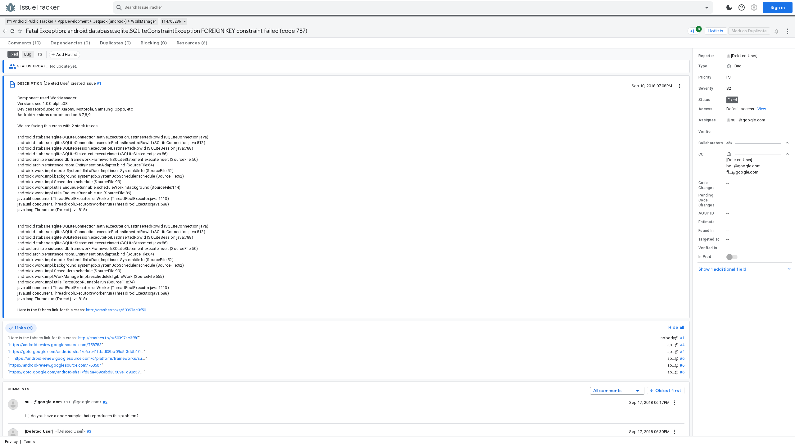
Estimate (706, 222)
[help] (741, 7)
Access (705, 109)
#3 (89, 431)
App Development (73, 21)
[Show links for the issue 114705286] (184, 21)
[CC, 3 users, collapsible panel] (757, 154)
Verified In (707, 248)
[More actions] (788, 31)
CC (701, 154)
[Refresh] (12, 31)
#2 (104, 402)
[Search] (119, 7)
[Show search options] (707, 7)
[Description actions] (679, 86)
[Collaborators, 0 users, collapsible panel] (757, 143)
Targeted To (709, 239)
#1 (99, 83)
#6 (682, 358)
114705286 (171, 21)
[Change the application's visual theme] (729, 7)
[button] (70, 431)
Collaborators (710, 143)
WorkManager (143, 21)
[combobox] (414, 7)
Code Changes (706, 185)
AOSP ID (706, 213)
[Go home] (5, 31)
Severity (705, 88)
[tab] (24, 43)
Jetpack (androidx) (110, 21)
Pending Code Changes (706, 200)
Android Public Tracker (33, 21)
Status (704, 99)
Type (702, 66)
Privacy (11, 441)
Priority (704, 77)
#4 (682, 344)
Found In (706, 230)
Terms (29, 441)
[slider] (693, 242)
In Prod (704, 257)
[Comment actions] (674, 402)
